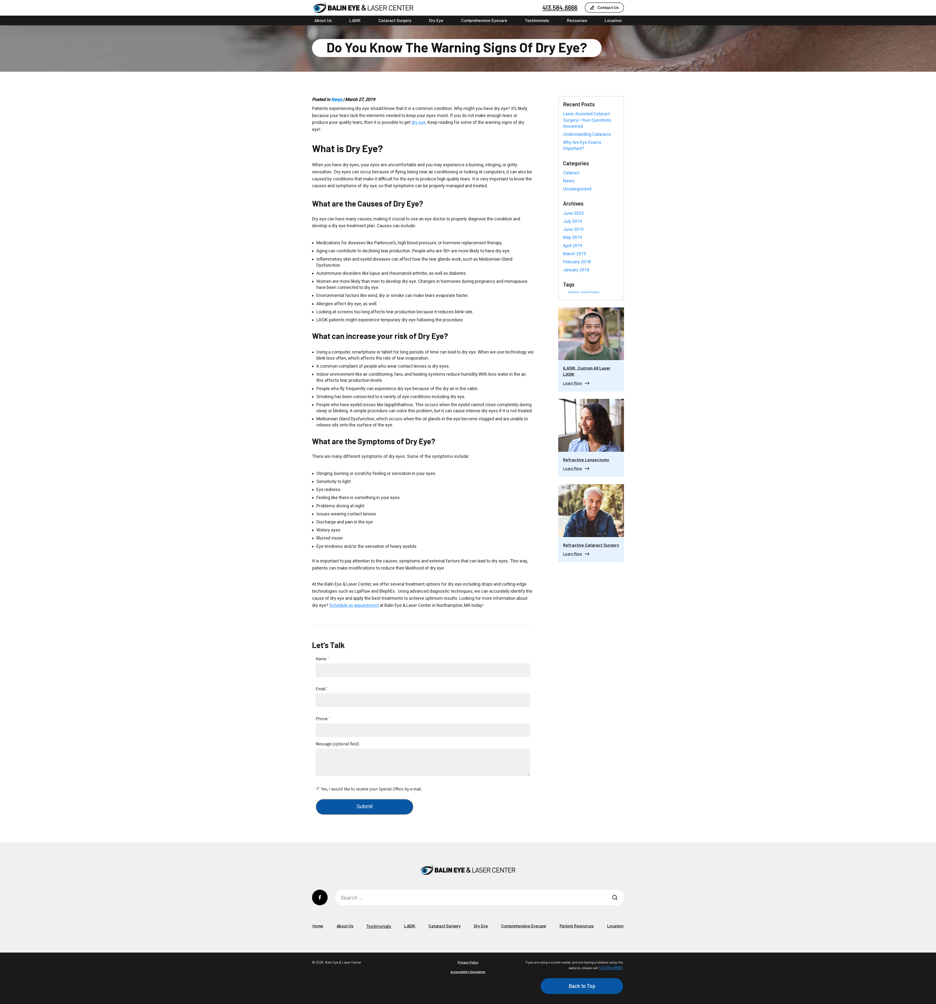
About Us (323, 20)
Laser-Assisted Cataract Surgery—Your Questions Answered (587, 119)
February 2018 (577, 261)
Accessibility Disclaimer (468, 972)
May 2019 (572, 237)
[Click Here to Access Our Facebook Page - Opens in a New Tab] (320, 897)
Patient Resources (577, 925)
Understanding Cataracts (587, 134)
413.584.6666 (559, 7)
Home (317, 925)
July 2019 (572, 221)
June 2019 (573, 229)
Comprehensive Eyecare (484, 20)
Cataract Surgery (395, 20)
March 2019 (574, 253)
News (336, 99)
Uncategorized (577, 188)
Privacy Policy (468, 962)
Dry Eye (436, 20)
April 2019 (572, 245)
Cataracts (573, 292)
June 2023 (573, 213)
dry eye (418, 122)
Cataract (571, 172)
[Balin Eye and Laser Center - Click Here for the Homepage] (363, 7)
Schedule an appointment (354, 605)
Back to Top (582, 986)
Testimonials (537, 20)
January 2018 (576, 269)
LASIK (355, 20)
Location (613, 20)
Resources (577, 20)
